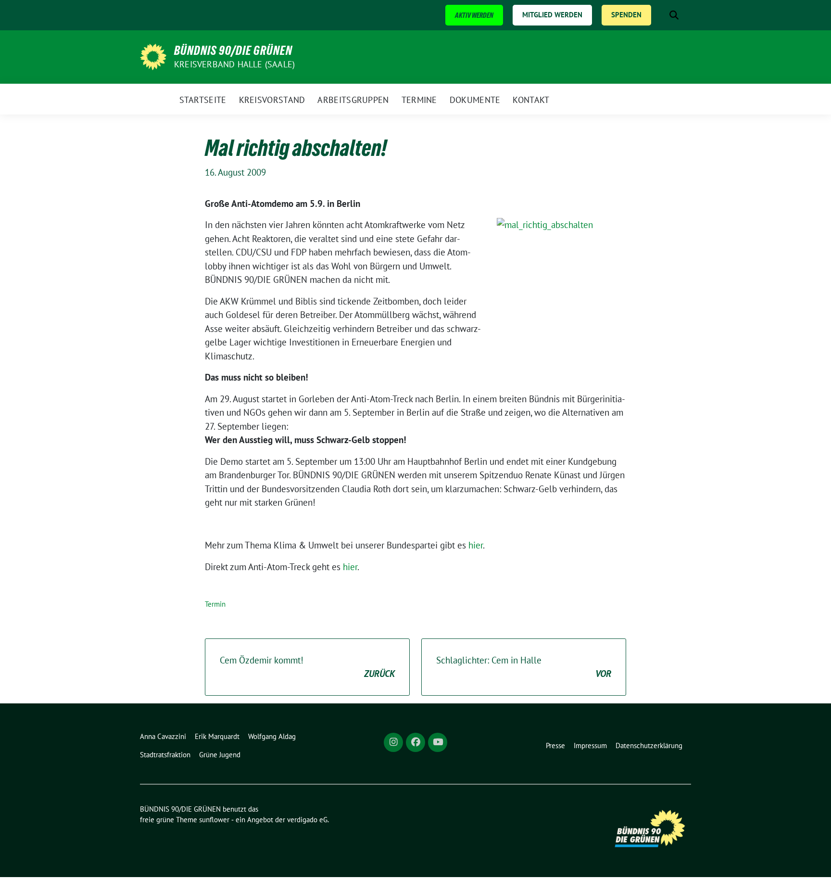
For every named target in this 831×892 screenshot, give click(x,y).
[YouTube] (437, 742)
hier (475, 545)
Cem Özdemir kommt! (307, 667)
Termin (215, 604)
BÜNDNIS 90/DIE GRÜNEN (233, 50)
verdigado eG (307, 819)
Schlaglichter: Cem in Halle (523, 667)
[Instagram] (393, 742)
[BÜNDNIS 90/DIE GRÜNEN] (153, 56)
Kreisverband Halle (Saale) (234, 64)
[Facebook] (415, 742)
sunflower (214, 819)
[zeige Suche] (674, 15)
